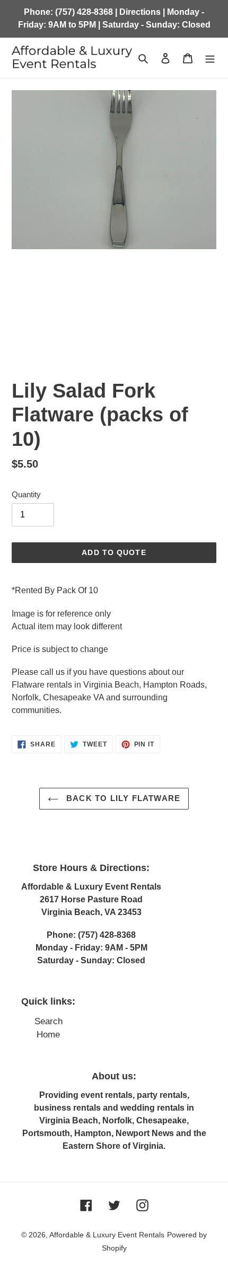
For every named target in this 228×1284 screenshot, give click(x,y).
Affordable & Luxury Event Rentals (106, 1234)
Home (48, 1035)
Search (48, 1021)
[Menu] (210, 58)
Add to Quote (114, 552)
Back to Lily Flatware (122, 798)
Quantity (26, 494)
